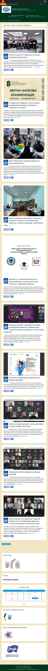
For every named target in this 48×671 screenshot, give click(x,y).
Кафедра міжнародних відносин (20, 9)
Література (17, 667)
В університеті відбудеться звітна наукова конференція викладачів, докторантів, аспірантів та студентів (24, 105)
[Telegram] (45, 4)
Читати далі (37, 67)
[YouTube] (40, 4)
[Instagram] (43, 4)
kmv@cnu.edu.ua (14, 16)
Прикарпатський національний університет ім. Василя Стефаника (22, 669)
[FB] (38, 4)
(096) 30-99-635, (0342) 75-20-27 (17, 15)
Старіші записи (6, 544)
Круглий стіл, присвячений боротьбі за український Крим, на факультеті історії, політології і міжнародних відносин (23, 281)
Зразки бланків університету (26, 667)
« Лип (23, 603)
